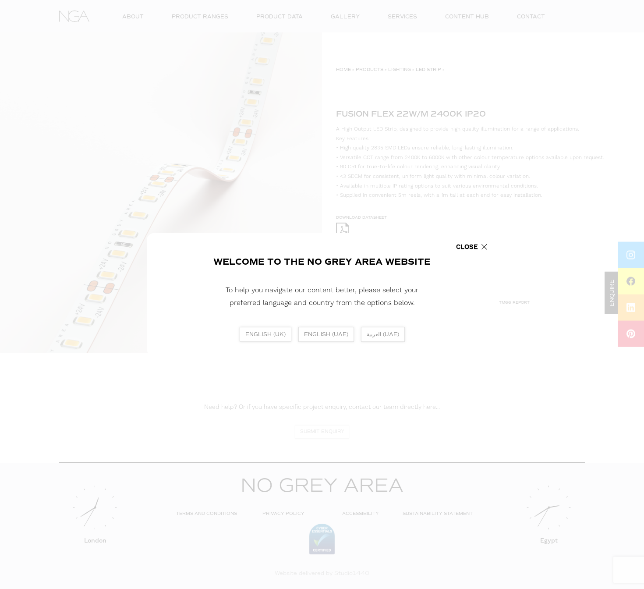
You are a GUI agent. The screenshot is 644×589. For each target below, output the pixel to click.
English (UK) (265, 334)
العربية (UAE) (383, 334)
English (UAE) (326, 334)
